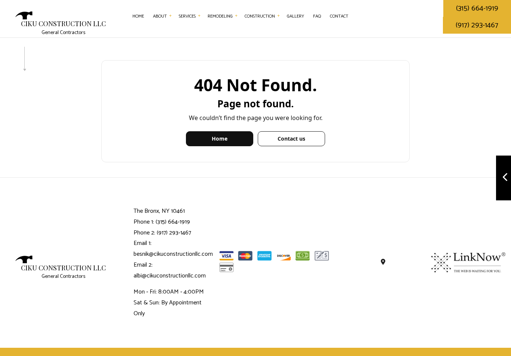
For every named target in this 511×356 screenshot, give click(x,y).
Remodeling (220, 16)
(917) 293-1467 (477, 25)
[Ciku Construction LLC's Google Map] (383, 262)
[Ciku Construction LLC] (24, 15)
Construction (260, 16)
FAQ (317, 16)
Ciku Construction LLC (63, 24)
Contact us (291, 138)
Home (138, 16)
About (160, 16)
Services (187, 16)
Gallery (295, 16)
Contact (339, 16)
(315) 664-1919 (477, 8)
